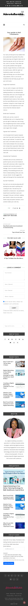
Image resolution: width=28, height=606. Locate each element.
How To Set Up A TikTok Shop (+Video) (8, 363)
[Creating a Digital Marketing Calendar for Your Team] (20, 385)
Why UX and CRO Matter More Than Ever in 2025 (8, 524)
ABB (22, 599)
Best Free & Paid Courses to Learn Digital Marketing (8, 403)
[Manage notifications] (24, 602)
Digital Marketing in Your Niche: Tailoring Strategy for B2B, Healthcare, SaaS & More (8, 374)
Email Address (7, 546)
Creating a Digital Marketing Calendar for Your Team (8, 385)
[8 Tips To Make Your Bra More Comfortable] (14, 248)
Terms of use (18, 3)
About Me (12, 1)
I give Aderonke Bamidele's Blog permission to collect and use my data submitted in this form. (13, 556)
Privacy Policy (10, 3)
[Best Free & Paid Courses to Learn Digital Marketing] (20, 404)
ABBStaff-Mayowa (10, 215)
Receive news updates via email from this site (13, 311)
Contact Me (18, 1)
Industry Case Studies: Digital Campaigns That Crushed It (8, 395)
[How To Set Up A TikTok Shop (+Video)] (20, 364)
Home (7, 1)
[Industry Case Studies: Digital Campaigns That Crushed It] (20, 395)
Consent (5, 553)
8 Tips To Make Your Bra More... (14, 258)
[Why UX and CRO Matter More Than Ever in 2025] (20, 525)
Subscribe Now (8, 563)
